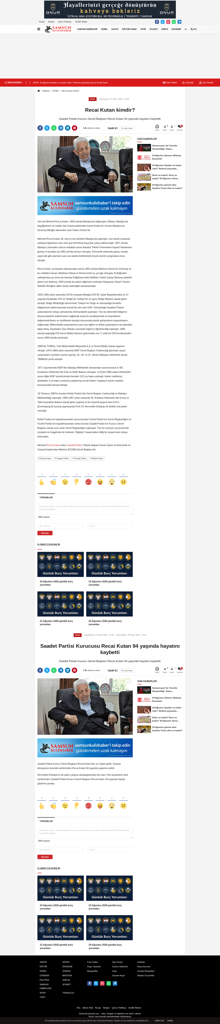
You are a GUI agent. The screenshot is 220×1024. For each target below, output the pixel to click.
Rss (78, 1008)
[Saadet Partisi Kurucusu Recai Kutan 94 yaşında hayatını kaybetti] (85, 706)
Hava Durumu (143, 966)
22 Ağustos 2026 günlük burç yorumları (105, 583)
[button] (29, 82)
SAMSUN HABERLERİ (87, 29)
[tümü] (186, 29)
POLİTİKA (44, 980)
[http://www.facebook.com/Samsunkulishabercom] (157, 22)
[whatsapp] (54, 128)
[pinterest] (74, 128)
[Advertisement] (110, 56)
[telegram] (60, 128)
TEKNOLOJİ (68, 993)
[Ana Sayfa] (38, 91)
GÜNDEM (44, 975)
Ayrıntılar (159, 1021)
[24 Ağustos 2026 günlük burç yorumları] (60, 564)
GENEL (104, 29)
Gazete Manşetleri (146, 971)
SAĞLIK (66, 980)
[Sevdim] (65, 477)
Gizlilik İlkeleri (81, 22)
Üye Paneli (207, 82)
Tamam (170, 1021)
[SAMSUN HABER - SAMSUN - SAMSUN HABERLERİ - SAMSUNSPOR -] (58, 29)
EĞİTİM (43, 966)
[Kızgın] (88, 477)
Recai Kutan (53, 445)
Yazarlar (189, 82)
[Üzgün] (123, 477)
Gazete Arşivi (118, 975)
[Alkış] (53, 477)
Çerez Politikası (65, 22)
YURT (42, 997)
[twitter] (47, 128)
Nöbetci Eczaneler (145, 975)
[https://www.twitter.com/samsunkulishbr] (163, 22)
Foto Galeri (171, 82)
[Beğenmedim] (76, 477)
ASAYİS (115, 29)
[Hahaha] (100, 477)
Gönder (45, 533)
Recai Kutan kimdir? (70, 91)
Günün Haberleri (120, 966)
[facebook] (40, 128)
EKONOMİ (176, 29)
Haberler (46, 91)
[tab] (46, 497)
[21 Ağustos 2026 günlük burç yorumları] (60, 604)
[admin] (179, 22)
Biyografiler (92, 971)
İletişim (51, 22)
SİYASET (154, 29)
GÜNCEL (66, 971)
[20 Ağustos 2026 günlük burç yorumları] (109, 604)
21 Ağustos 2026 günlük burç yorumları (56, 623)
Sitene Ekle (87, 1008)
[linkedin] (67, 128)
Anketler (141, 962)
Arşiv (114, 971)
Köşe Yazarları (94, 966)
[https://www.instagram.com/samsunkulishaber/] (168, 22)
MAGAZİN (67, 975)
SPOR (143, 29)
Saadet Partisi (74, 445)
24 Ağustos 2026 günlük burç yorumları (56, 583)
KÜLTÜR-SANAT (129, 29)
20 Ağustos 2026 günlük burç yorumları (105, 623)
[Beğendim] (41, 477)
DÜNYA (164, 29)
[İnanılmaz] (111, 477)
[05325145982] (174, 22)
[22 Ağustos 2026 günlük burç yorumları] (109, 564)
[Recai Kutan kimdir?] (85, 164)
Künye (42, 22)
